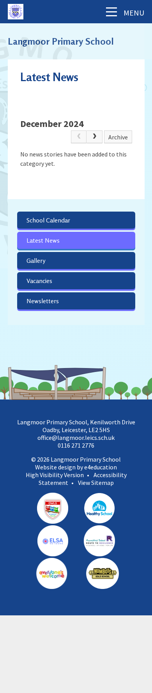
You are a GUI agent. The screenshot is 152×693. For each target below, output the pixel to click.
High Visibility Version (55, 475)
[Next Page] (94, 137)
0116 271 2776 (76, 445)
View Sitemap (96, 482)
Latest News (43, 240)
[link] (79, 137)
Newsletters (43, 301)
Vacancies (39, 281)
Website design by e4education (76, 467)
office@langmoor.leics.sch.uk (76, 437)
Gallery (36, 260)
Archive (118, 137)
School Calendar (48, 220)
